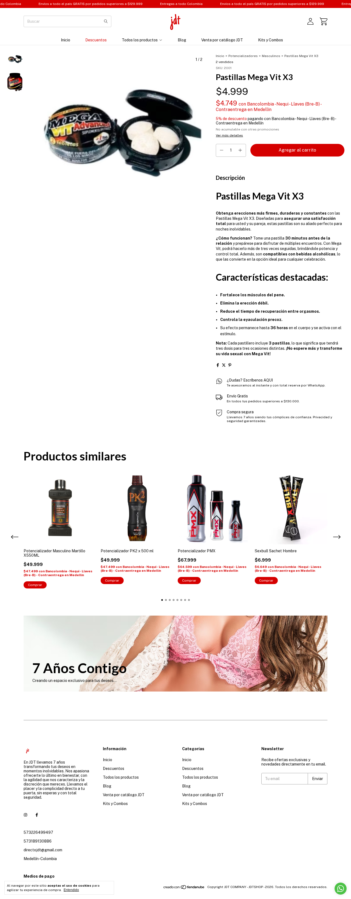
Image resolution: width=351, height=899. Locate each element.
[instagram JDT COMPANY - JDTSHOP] (25, 815)
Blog (182, 40)
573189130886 (38, 841)
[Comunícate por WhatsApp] (341, 889)
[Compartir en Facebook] (218, 365)
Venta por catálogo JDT (222, 40)
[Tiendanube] (184, 888)
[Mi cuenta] (310, 21)
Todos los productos (140, 40)
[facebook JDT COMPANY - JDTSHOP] (37, 815)
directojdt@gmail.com (43, 850)
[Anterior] (12, 198)
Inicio (65, 40)
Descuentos (96, 40)
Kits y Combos (270, 40)
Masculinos (271, 56)
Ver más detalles (229, 135)
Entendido (71, 890)
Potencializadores (243, 56)
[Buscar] (105, 21)
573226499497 (38, 832)
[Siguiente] (18, 198)
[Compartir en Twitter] (224, 365)
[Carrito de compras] (323, 21)
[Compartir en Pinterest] (230, 365)
